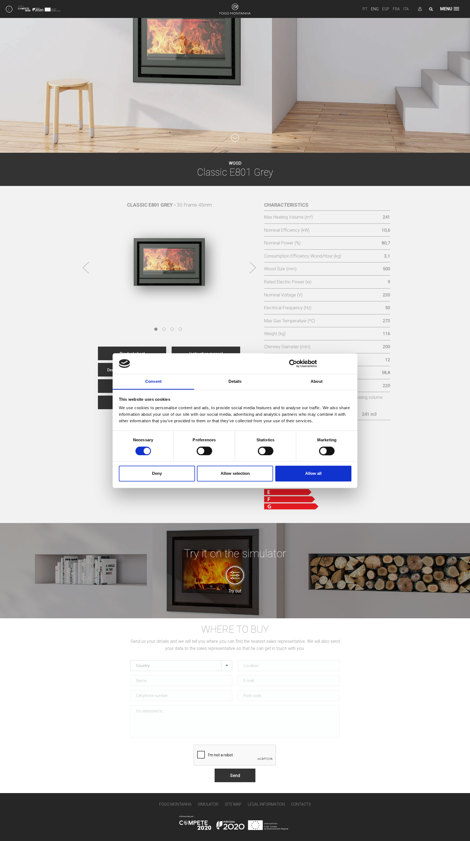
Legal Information (266, 804)
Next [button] (252, 267)
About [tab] (317, 381)
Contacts (301, 804)
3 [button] (172, 329)
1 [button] (155, 329)
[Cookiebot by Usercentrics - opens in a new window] (293, 363)
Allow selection (235, 473)
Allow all (313, 473)
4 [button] (180, 329)
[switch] (204, 451)
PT (365, 9)
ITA (406, 9)
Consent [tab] (153, 381)
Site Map (233, 804)
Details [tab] (235, 381)
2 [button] (164, 329)
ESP (385, 9)
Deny (157, 473)
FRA (396, 9)
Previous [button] (86, 267)
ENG (375, 9)
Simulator (208, 804)
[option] (169, 256)
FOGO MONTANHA (175, 804)
